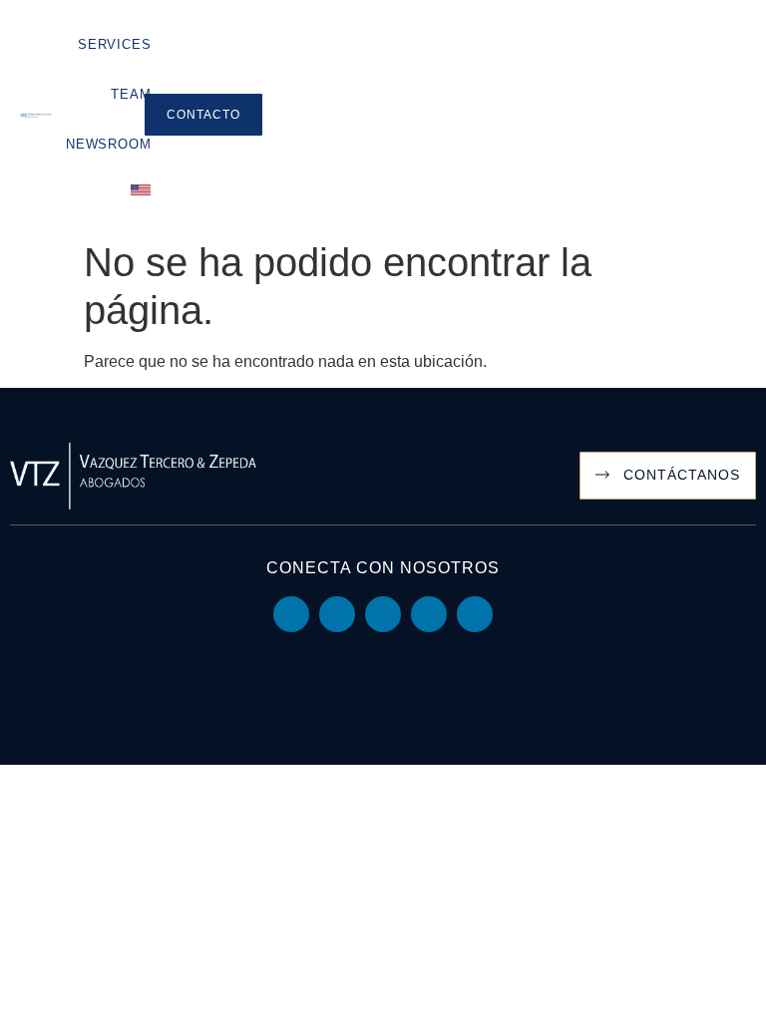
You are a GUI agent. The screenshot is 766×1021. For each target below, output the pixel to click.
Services (114, 44)
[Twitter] (383, 614)
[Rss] (475, 614)
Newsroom (108, 144)
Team (131, 94)
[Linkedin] (291, 614)
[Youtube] (337, 614)
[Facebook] (429, 614)
